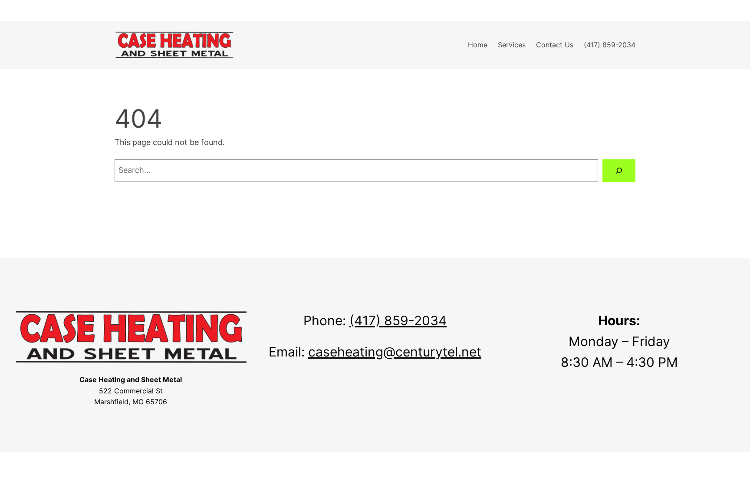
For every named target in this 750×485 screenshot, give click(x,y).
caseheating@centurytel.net (394, 352)
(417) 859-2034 (398, 320)
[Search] (618, 170)
